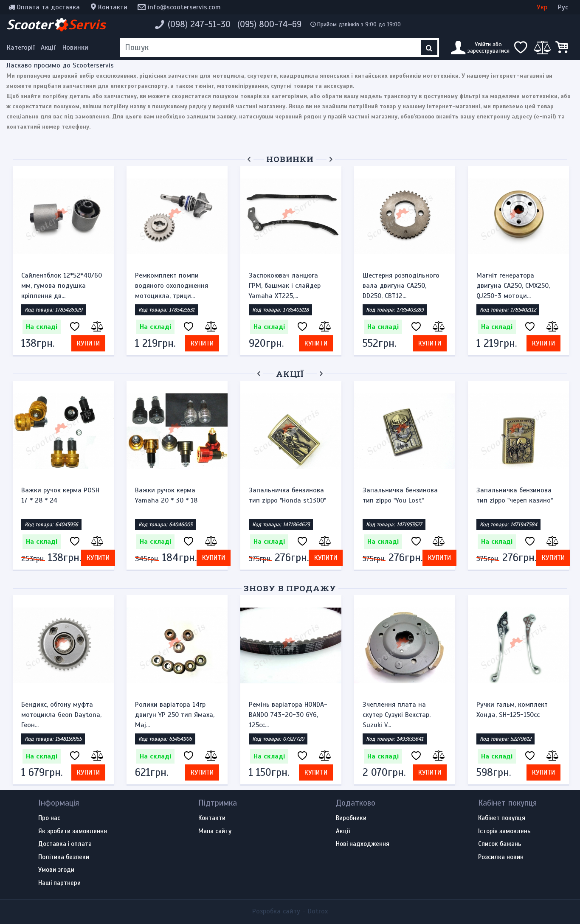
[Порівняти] (96, 327)
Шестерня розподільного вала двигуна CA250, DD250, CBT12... (401, 285)
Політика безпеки (63, 857)
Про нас (49, 818)
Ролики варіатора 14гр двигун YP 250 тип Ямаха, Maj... (174, 714)
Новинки (75, 47)
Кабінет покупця (501, 818)
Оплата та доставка (48, 7)
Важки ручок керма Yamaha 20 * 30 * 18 (166, 495)
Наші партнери (59, 883)
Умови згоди (56, 870)
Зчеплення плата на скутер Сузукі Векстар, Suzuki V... (397, 714)
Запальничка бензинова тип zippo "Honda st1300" (287, 495)
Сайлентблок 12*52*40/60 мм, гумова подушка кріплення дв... (61, 285)
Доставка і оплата (65, 844)
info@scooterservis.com (184, 7)
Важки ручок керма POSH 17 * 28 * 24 (60, 495)
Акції (48, 47)
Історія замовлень (504, 831)
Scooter (56, 24)
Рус (563, 7)
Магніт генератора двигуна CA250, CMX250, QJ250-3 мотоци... (513, 285)
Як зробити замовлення (72, 831)
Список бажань (499, 844)
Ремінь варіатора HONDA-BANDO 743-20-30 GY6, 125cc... (288, 714)
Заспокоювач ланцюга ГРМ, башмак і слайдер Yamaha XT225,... (285, 285)
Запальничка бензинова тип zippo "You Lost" (400, 495)
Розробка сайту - (290, 911)
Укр (542, 7)
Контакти (112, 7)
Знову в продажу (290, 588)
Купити (88, 343)
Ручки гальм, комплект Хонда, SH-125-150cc (512, 709)
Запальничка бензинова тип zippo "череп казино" (514, 495)
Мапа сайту (214, 831)
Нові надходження (362, 844)
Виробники (351, 818)
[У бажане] (74, 327)
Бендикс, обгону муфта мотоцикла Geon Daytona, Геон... (61, 714)
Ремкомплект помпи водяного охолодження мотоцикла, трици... (171, 285)
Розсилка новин (501, 857)
